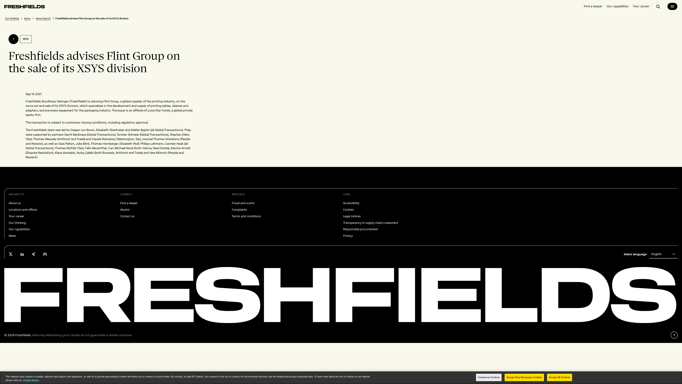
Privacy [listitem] (348, 236)
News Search (43, 18)
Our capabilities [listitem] (19, 229)
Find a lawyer (593, 6)
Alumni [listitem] (125, 210)
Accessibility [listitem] (351, 203)
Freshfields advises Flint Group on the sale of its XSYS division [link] (91, 18)
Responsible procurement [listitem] (360, 229)
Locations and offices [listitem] (23, 210)
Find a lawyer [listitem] (129, 203)
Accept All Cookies (559, 377)
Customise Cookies (489, 377)
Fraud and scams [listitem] (243, 203)
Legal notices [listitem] (352, 216)
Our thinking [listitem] (17, 223)
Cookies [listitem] (348, 210)
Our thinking (12, 18)
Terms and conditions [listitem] (246, 216)
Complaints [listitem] (239, 210)
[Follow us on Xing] (33, 254)
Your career (641, 6)
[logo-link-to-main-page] (24, 7)
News (27, 18)
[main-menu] (672, 6)
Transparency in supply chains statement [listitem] (370, 223)
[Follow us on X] (11, 254)
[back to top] (674, 335)
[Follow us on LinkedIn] (22, 254)
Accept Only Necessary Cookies (524, 377)
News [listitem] (12, 236)
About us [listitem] (15, 203)
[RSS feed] (45, 254)
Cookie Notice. (31, 380)
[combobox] (663, 254)
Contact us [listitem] (127, 216)
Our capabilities (618, 6)
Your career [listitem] (16, 216)
